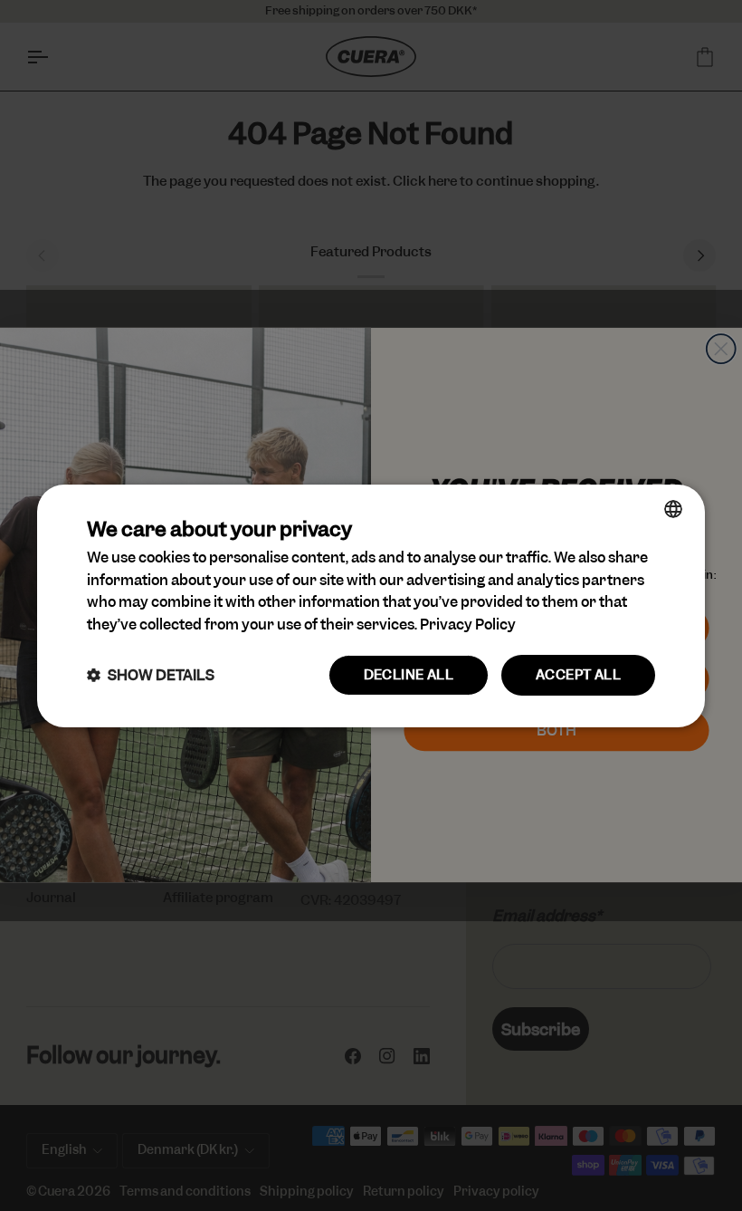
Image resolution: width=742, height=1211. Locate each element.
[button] (150, 675)
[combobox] (673, 508)
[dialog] (371, 605)
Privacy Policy (468, 624)
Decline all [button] (408, 675)
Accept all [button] (578, 675)
